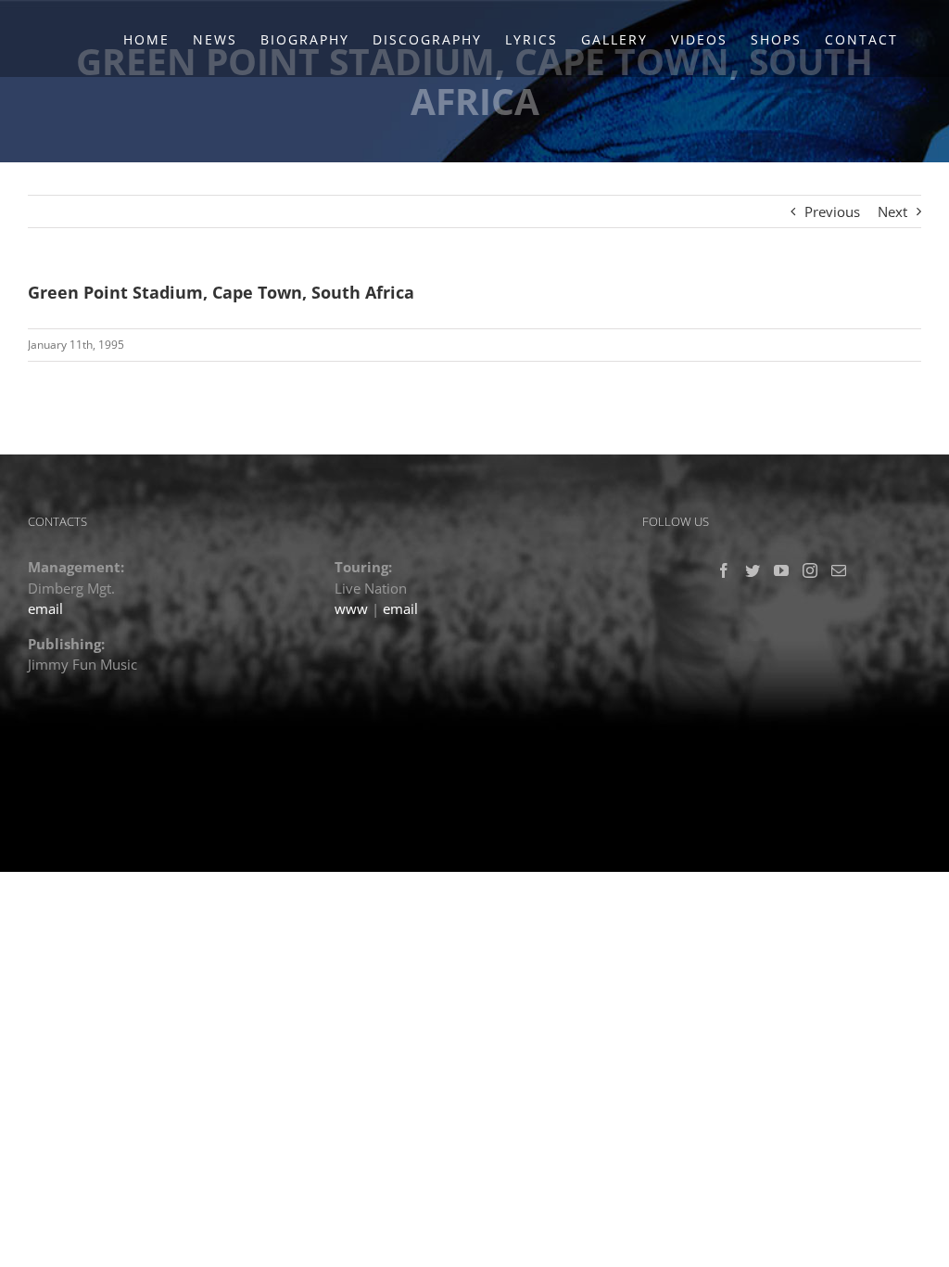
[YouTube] (781, 570)
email (45, 608)
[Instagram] (810, 570)
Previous (832, 211)
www (351, 608)
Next (892, 211)
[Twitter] (752, 570)
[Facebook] (723, 570)
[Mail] (838, 570)
